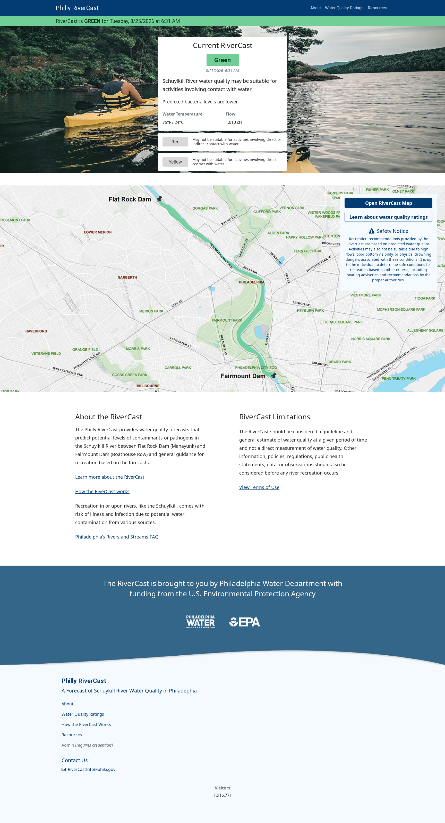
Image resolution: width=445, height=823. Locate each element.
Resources (377, 7)
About (315, 7)
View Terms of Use (259, 487)
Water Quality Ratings (344, 7)
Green (222, 60)
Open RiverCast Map (388, 203)
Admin (68, 745)
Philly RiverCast (77, 8)
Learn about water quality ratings (388, 217)
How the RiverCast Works (86, 724)
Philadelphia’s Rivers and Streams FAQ (117, 537)
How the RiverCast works (102, 491)
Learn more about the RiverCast (109, 477)
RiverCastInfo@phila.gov (91, 769)
